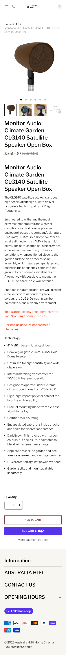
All (17, 24)
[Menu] (6, 6)
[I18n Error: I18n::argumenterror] (25, 110)
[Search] (14, 6)
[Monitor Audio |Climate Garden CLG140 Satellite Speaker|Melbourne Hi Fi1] (33, 66)
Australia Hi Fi (24, 642)
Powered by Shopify (18, 647)
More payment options (33, 539)
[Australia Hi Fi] (33, 6)
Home (8, 24)
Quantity (10, 497)
